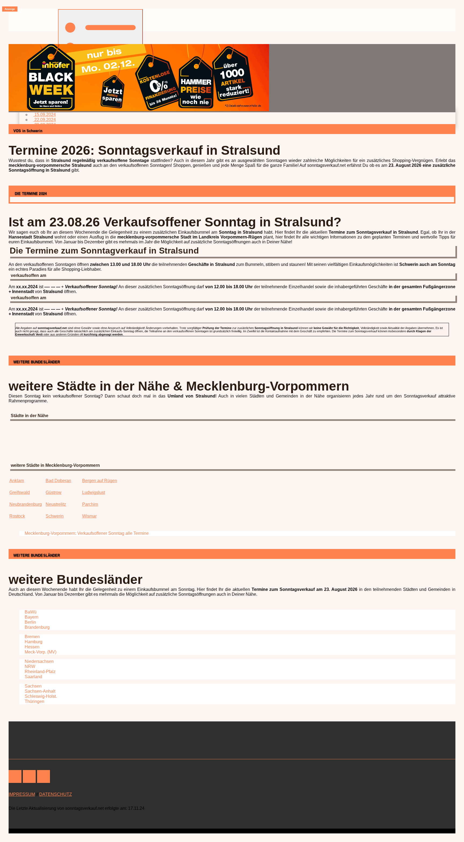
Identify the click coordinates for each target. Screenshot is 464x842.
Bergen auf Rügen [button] (99, 480)
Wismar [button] (89, 516)
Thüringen (34, 701)
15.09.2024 (44, 114)
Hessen (31, 647)
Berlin (30, 622)
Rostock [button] (17, 516)
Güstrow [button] (53, 492)
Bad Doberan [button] (58, 480)
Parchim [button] (90, 504)
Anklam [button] (16, 480)
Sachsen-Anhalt (39, 691)
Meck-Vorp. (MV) (40, 652)
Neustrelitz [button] (56, 504)
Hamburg (33, 641)
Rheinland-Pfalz (40, 671)
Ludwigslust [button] (93, 492)
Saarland (33, 676)
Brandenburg (37, 627)
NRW (29, 666)
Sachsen (33, 686)
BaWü (30, 612)
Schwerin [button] (55, 516)
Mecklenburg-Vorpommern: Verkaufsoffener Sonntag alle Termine (86, 533)
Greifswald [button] (19, 492)
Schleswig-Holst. (40, 696)
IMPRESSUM (22, 794)
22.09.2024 (44, 119)
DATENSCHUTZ (55, 794)
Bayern (31, 617)
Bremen (32, 636)
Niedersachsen (39, 661)
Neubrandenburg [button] (25, 504)
